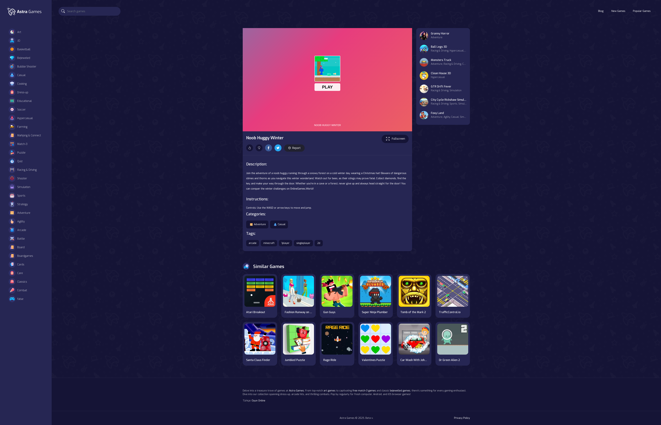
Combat (22, 290)
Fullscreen (398, 138)
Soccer (21, 109)
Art (19, 32)
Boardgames (25, 256)
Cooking (22, 84)
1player (285, 243)
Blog (601, 11)
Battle (21, 238)
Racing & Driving (27, 170)
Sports (21, 195)
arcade (252, 243)
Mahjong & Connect (29, 135)
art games (329, 390)
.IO (18, 41)
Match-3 (22, 144)
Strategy (22, 204)
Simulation (23, 187)
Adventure (23, 213)
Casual (21, 75)
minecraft (269, 243)
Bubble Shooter (26, 66)
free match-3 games (364, 390)
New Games (618, 11)
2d (318, 243)
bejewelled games (400, 390)
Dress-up (22, 92)
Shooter (22, 178)
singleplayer (303, 243)
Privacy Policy (462, 418)
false (20, 299)
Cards (20, 264)
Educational (24, 101)
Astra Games (296, 390)
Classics (22, 282)
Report (296, 148)
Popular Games (642, 11)
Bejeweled (23, 58)
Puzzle (21, 152)
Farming (22, 127)
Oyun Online (258, 400)
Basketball (23, 49)
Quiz (20, 161)
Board (21, 247)
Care (20, 273)
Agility (21, 221)
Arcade (21, 230)
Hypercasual (25, 118)
